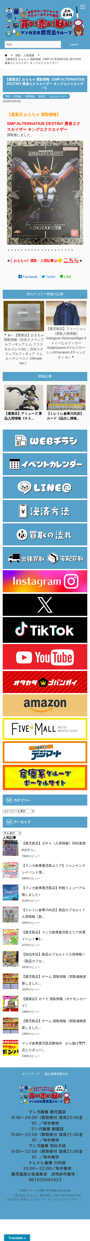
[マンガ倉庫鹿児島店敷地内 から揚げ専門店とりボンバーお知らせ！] (10, 1048)
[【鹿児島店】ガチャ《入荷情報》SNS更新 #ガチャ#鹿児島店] (10, 848)
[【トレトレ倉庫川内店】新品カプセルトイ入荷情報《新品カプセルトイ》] (10, 914)
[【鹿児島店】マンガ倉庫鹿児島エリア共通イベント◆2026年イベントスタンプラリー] (10, 937)
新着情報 (30, 96)
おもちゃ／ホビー (58, 96)
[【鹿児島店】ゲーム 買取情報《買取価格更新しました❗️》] (10, 1025)
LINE (67, 277)
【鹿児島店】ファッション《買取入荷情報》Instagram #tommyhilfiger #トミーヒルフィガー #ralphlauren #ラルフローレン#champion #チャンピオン (66, 343)
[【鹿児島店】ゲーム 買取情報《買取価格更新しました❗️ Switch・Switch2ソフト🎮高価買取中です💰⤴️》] (10, 981)
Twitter (50, 277)
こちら (71, 260)
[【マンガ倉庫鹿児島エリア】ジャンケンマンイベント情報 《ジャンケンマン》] (10, 870)
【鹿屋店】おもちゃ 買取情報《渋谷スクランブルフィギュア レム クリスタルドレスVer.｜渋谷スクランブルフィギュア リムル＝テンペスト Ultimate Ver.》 (24, 349)
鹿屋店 (42, 96)
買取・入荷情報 (13, 96)
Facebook (29, 277)
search (74, 44)
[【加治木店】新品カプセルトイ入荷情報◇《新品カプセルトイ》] (10, 959)
